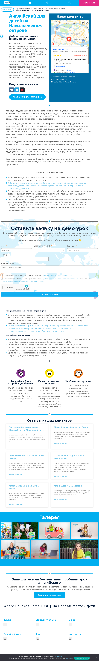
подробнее (58, 656)
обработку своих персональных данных (57, 275)
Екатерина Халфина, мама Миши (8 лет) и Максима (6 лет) (26, 428)
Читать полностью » (16, 446)
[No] (97, 657)
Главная (18, 8)
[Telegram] (16, 89)
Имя (3, 246)
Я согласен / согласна (82, 658)
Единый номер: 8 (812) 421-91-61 (8, 9)
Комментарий (7, 263)
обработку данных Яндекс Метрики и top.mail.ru (60, 279)
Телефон (71, 246)
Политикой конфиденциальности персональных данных (22, 281)
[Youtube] (22, 89)
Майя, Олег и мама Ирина (68, 485)
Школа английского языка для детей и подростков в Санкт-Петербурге (43, 8)
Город (4, 254)
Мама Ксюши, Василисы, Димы (71, 427)
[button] (1, 36)
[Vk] (11, 89)
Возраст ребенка (42, 246)
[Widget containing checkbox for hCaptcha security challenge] (15, 287)
